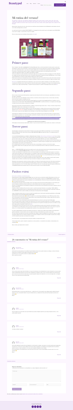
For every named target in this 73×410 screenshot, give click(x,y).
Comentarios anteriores (11, 241)
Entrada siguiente (62, 234)
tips (35, 22)
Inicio (27, 3)
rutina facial (24, 21)
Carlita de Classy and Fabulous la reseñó (47, 136)
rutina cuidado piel (19, 21)
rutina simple (14, 22)
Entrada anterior (10, 234)
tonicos (38, 22)
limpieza (34, 20)
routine (47, 20)
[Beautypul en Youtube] (35, 406)
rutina (52, 20)
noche (37, 20)
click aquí (34, 34)
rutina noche (40, 21)
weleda (55, 22)
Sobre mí (34, 3)
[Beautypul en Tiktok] (38, 406)
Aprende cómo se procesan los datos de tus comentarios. (32, 393)
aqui (57, 69)
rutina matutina (35, 21)
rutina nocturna (50, 21)
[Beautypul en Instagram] (33, 406)
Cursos (39, 3)
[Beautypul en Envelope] (40, 406)
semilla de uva (19, 22)
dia (23, 20)
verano (52, 22)
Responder (59, 257)
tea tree (33, 22)
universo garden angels (47, 22)
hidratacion (26, 20)
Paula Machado (18, 247)
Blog (31, 3)
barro (22, 20)
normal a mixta (41, 20)
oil (44, 20)
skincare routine (25, 22)
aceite (19, 20)
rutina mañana (29, 21)
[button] (53, 1)
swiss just (29, 22)
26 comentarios (14, 20)
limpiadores (31, 20)
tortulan (41, 22)
